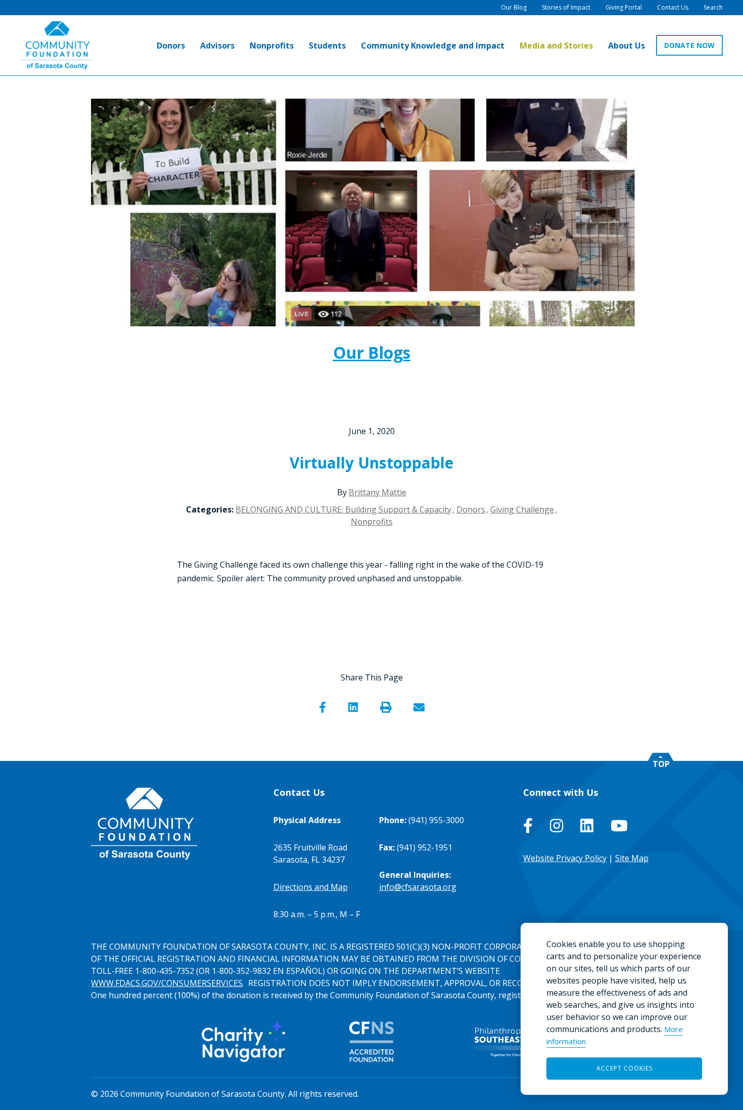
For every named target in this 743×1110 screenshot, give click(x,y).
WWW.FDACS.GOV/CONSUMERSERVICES (167, 983)
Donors (470, 509)
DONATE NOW (689, 45)
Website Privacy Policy (565, 858)
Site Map (631, 858)
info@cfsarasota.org (417, 886)
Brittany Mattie (377, 492)
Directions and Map (310, 886)
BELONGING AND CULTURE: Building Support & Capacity (343, 509)
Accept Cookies (624, 1068)
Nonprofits (372, 521)
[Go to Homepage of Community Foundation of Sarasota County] (56, 45)
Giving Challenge (522, 509)
